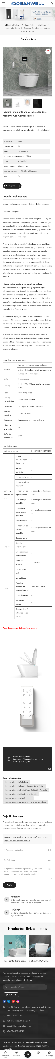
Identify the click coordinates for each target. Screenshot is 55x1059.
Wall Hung (42, 25)
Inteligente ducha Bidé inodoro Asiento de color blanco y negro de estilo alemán (15, 960)
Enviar (9, 994)
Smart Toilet (29, 25)
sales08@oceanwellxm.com (19, 1025)
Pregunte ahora (14, 185)
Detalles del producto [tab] (15, 196)
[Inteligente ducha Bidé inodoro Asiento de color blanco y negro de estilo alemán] (15, 946)
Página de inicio (14, 25)
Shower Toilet (8, 218)
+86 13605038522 (15, 1015)
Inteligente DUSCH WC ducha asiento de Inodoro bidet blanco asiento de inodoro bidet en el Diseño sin (40, 960)
